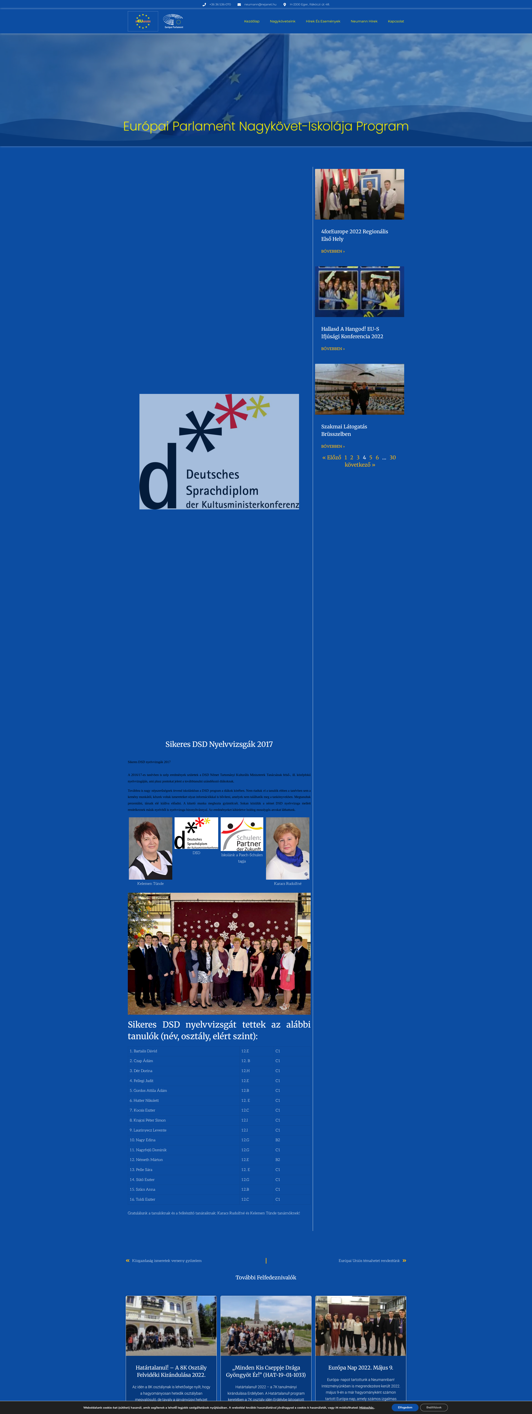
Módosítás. (366, 1407)
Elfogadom (405, 1407)
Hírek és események (323, 21)
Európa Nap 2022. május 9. (360, 1367)
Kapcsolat (396, 21)
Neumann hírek (364, 21)
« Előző (331, 457)
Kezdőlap (252, 21)
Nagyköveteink (283, 21)
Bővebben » (333, 251)
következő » (360, 464)
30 (393, 457)
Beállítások (434, 1407)
